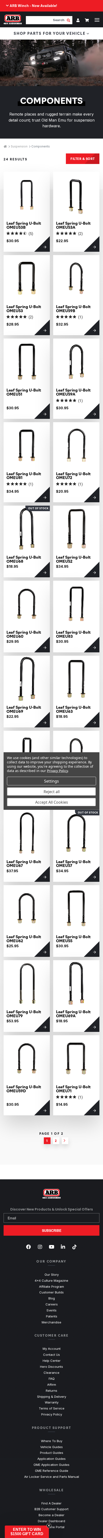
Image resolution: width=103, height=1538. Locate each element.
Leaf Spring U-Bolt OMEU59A (73, 392)
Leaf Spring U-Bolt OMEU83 (73, 634)
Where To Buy (51, 1441)
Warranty (51, 1402)
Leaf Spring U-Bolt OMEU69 (23, 709)
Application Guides (51, 1459)
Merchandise (51, 1322)
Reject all (52, 791)
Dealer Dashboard (51, 1521)
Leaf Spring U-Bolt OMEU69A (73, 1014)
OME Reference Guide (51, 1471)
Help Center (52, 1361)
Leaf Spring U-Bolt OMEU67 (23, 864)
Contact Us (51, 1355)
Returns (51, 1390)
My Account (52, 1349)
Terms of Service (51, 1408)
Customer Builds (51, 1292)
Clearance (51, 1372)
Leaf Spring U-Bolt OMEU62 (23, 939)
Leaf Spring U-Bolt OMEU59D (23, 1089)
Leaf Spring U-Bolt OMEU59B (73, 308)
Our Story (52, 1274)
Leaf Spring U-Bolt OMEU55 (73, 939)
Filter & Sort (82, 158)
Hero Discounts (51, 1366)
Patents (51, 1316)
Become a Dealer (51, 1515)
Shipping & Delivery (51, 1396)
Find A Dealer (51, 1503)
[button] (27, 1532)
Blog (51, 1298)
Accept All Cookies (51, 802)
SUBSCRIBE (51, 1230)
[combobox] (46, 20)
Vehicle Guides (51, 1447)
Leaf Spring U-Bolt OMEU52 (73, 559)
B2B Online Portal (51, 1527)
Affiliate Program (51, 1286)
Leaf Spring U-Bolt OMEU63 (73, 709)
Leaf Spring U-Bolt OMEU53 (23, 308)
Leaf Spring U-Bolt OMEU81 (23, 476)
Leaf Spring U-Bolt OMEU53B (23, 225)
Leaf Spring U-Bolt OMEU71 (73, 1089)
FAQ (52, 1378)
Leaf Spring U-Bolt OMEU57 (73, 864)
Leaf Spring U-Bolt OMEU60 (23, 634)
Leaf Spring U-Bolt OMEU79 (23, 1014)
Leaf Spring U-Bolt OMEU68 (23, 559)
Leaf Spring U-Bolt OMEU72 (73, 476)
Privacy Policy (51, 1414)
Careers (52, 1304)
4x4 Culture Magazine (51, 1280)
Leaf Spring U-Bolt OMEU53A (73, 225)
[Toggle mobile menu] (97, 20)
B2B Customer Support (51, 1509)
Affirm (51, 1384)
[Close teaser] (48, 1525)
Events (52, 1310)
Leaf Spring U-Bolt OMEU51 (23, 392)
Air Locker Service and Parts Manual (51, 1477)
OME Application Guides (51, 1465)
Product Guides (51, 1453)
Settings (51, 781)
